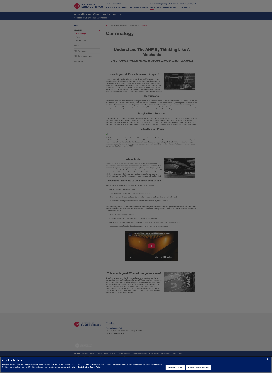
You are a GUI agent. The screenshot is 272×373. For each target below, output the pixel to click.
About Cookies (175, 367)
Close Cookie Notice (198, 367)
